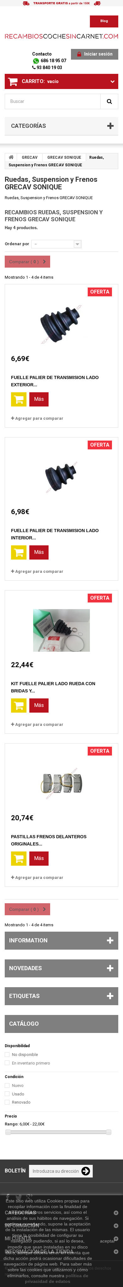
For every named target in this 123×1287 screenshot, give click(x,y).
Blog (104, 21)
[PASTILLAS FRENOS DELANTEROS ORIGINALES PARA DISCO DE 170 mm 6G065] (61, 778)
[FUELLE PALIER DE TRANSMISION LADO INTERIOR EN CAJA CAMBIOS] (61, 471)
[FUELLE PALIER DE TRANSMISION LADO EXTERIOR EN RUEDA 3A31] (61, 318)
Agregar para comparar (39, 418)
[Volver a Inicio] (11, 157)
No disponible (25, 1054)
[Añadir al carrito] (18, 399)
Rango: (12, 1124)
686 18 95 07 (53, 60)
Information (28, 940)
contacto (42, 53)
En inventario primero (31, 1063)
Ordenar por (17, 243)
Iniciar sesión (98, 53)
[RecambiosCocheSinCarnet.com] (61, 36)
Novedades (25, 968)
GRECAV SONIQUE (64, 157)
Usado (18, 1094)
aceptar (107, 1240)
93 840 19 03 (49, 67)
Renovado (21, 1102)
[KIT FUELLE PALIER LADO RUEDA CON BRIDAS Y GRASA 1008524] (61, 624)
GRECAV (30, 157)
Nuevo (18, 1085)
